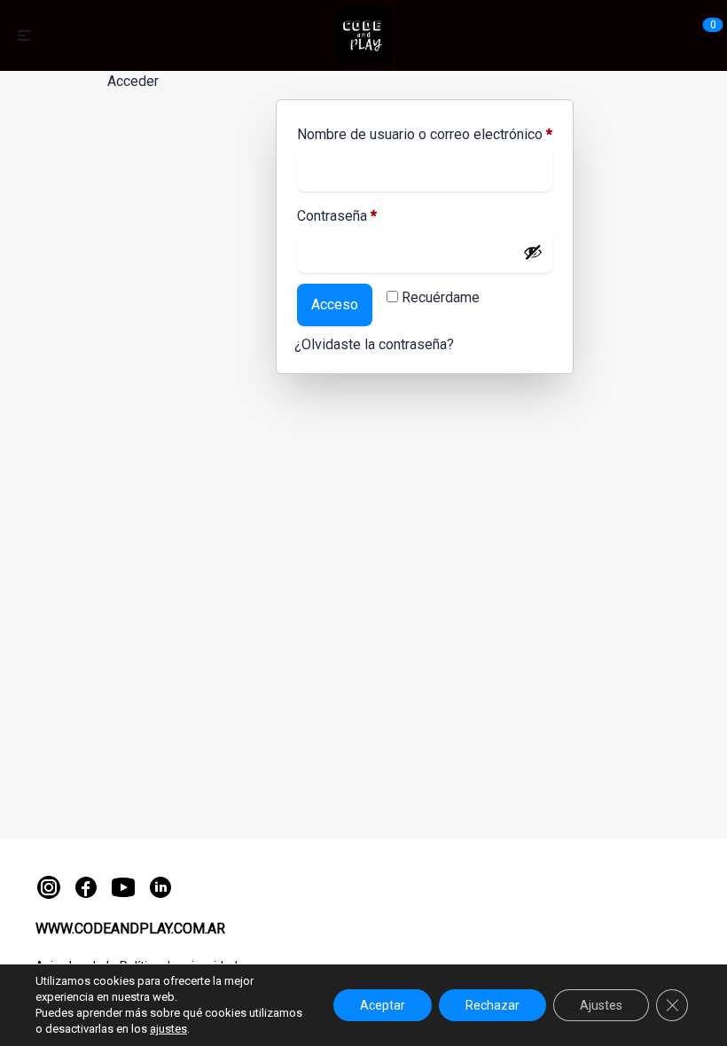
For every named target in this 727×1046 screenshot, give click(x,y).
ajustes (168, 1028)
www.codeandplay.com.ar (130, 928)
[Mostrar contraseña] (533, 252)
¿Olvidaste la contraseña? (374, 344)
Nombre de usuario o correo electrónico (424, 134)
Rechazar (492, 1005)
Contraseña (337, 215)
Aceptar (382, 1005)
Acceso (334, 304)
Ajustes (601, 1005)
